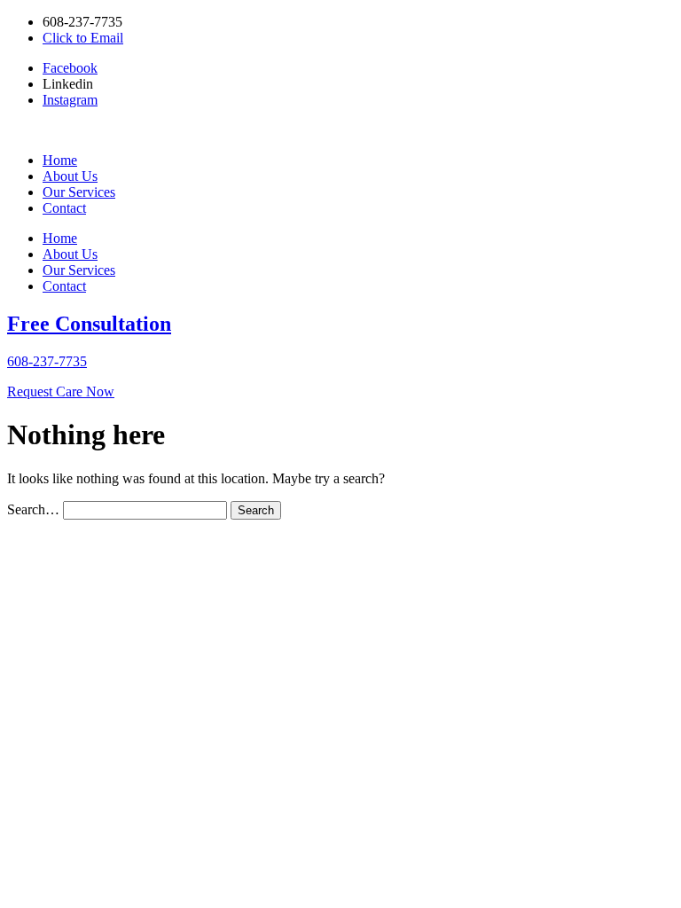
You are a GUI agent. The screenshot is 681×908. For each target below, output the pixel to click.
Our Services (79, 192)
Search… (33, 509)
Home (60, 160)
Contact (64, 207)
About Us (70, 176)
